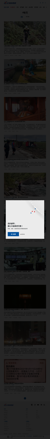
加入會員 (13, 234)
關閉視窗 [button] (23, 234)
